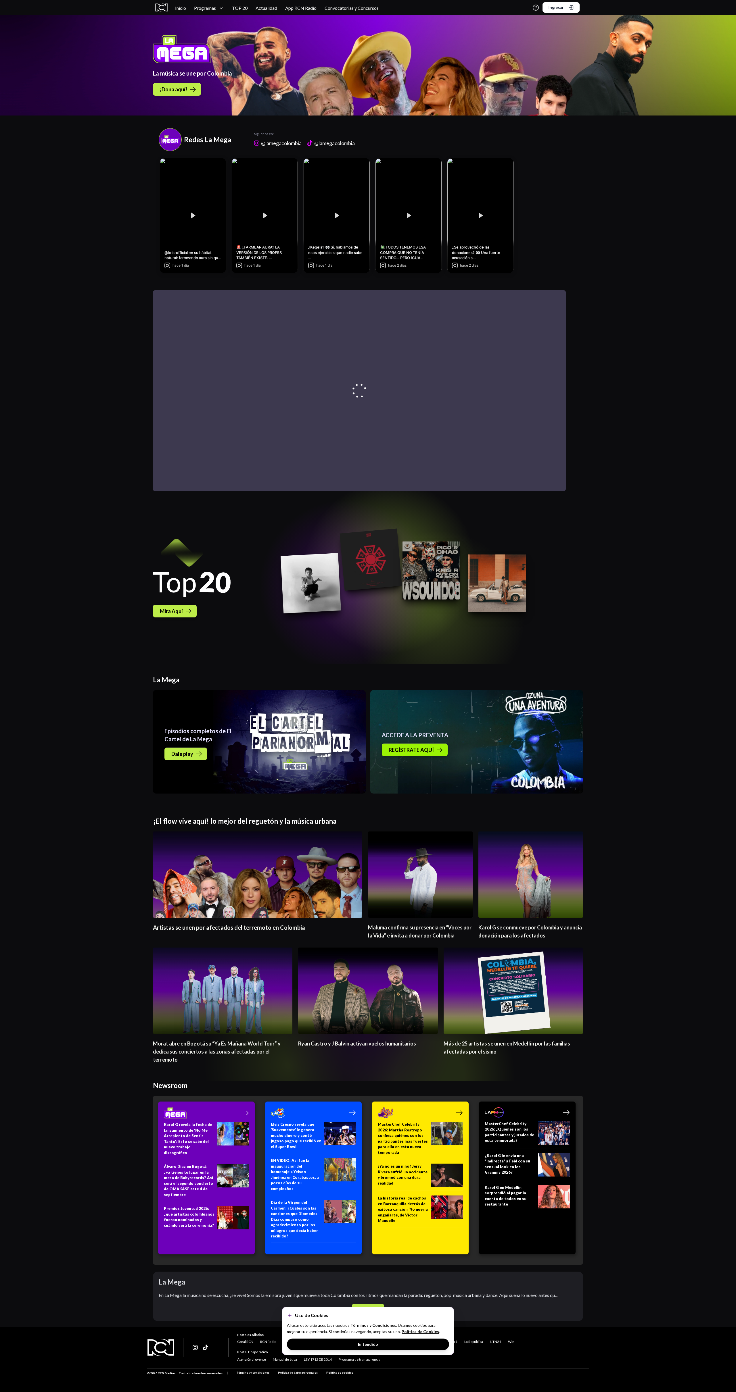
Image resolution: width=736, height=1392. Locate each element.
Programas (205, 8)
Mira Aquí (171, 611)
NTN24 (495, 1341)
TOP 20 (240, 8)
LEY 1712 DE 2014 (318, 1359)
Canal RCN (245, 1341)
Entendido (368, 1344)
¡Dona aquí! (173, 89)
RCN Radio (268, 1341)
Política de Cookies (420, 1331)
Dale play (182, 754)
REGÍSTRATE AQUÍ (411, 750)
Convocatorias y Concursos (352, 8)
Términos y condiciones (252, 1372)
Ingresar (556, 7)
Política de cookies (339, 1372)
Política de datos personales (298, 1372)
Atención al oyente (251, 1359)
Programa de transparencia (359, 1359)
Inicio (180, 8)
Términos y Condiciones (373, 1325)
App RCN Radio (301, 8)
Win (511, 1341)
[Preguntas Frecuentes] (535, 7)
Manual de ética (285, 1359)
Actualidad (266, 8)
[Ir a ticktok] (195, 1347)
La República (473, 1341)
